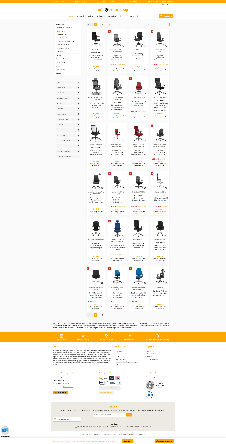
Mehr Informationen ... (111, 441)
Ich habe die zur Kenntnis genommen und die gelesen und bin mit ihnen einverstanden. (114, 427)
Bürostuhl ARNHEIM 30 (96, 240)
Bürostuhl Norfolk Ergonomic (117, 98)
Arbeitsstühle (60, 62)
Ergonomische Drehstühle (64, 27)
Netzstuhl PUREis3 (138, 192)
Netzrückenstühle (62, 34)
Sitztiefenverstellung (63, 151)
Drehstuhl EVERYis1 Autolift (117, 193)
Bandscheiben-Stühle (63, 45)
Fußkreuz (60, 109)
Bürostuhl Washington (160, 97)
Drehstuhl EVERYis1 (138, 97)
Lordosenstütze (62, 114)
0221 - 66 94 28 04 (59, 380)
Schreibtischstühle (63, 38)
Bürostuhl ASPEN (96, 144)
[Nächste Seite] (109, 24)
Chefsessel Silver (160, 192)
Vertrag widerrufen (60, 392)
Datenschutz (120, 354)
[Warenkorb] (171, 4)
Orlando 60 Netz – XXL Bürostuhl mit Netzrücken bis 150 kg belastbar (95, 98)
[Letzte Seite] (113, 24)
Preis (58, 82)
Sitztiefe (59, 146)
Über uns (150, 351)
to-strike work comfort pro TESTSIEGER (96, 193)
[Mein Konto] (168, 4)
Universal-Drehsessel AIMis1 (96, 288)
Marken (58, 73)
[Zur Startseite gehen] (113, 10)
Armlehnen (60, 93)
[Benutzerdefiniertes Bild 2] (149, 394)
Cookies (118, 364)
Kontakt (149, 356)
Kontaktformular (68, 387)
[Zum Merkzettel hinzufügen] (102, 46)
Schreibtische (60, 70)
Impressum (119, 351)
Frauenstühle (61, 31)
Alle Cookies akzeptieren (164, 441)
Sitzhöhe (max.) (62, 135)
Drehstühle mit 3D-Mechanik (65, 41)
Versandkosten (108, 434)
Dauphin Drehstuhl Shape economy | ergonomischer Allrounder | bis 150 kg (138, 288)
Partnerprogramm (152, 359)
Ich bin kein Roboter (63, 419)
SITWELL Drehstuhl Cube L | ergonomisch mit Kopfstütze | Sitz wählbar (117, 241)
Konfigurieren (127, 441)
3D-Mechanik (61, 87)
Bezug (59, 103)
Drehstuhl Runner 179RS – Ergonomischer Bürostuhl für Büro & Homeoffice (160, 51)
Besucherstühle (61, 59)
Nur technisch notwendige (144, 441)
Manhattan (96, 50)
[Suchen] (158, 4)
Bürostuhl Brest (138, 240)
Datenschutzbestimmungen (93, 427)
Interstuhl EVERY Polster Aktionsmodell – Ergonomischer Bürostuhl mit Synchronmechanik (160, 145)
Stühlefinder (168, 16)
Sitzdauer (60, 130)
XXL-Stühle (59, 55)
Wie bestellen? (151, 354)
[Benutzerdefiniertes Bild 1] (160, 385)
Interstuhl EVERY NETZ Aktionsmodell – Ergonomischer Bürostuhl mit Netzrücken (117, 51)
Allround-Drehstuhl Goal (117, 288)
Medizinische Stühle (63, 48)
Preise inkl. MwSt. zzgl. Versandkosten (96, 70)
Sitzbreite (60, 125)
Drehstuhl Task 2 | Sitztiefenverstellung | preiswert (117, 145)
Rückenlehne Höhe (63, 119)
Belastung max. (62, 98)
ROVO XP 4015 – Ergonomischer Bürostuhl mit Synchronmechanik (138, 145)
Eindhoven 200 (160, 240)
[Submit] (129, 415)
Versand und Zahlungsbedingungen (127, 362)
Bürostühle (60, 24)
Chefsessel (59, 52)
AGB (117, 356)
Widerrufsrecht (120, 359)
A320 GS (138, 50)
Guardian (160, 287)
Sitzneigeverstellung (63, 140)
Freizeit (58, 66)
